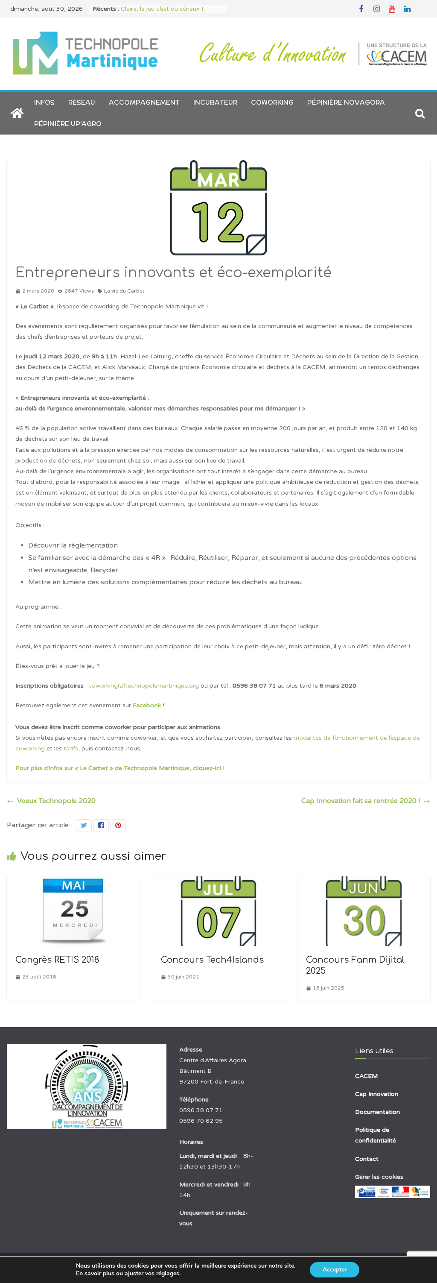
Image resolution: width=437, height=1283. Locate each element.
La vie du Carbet (124, 291)
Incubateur (215, 102)
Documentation (377, 1112)
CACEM (366, 1076)
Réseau (81, 102)
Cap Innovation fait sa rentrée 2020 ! (360, 801)
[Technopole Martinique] (17, 113)
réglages (167, 1273)
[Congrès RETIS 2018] (73, 882)
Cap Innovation (376, 1094)
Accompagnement (144, 102)
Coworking (272, 102)
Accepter (335, 1269)
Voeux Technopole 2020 (56, 801)
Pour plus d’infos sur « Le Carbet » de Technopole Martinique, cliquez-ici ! (119, 768)
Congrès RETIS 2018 (57, 960)
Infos (44, 102)
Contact (367, 1159)
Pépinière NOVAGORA (346, 102)
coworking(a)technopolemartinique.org (143, 685)
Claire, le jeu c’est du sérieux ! (162, 8)
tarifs (71, 748)
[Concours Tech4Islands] (218, 882)
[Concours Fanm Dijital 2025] (363, 882)
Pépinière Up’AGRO (68, 123)
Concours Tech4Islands (212, 960)
